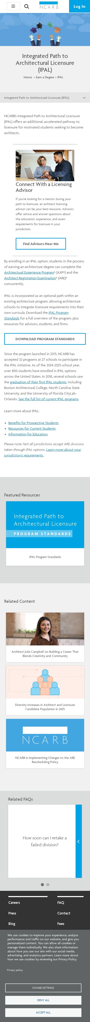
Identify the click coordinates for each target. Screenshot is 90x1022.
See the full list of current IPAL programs (48, 399)
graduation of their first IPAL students (38, 382)
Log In (79, 6)
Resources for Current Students (32, 428)
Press (12, 913)
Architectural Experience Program (29, 272)
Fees (60, 923)
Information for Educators (28, 434)
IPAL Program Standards (45, 557)
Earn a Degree (45, 77)
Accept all (43, 1012)
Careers (14, 902)
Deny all (43, 1000)
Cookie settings (43, 987)
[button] (13, 6)
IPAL (60, 77)
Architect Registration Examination (30, 278)
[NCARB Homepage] (49, 6)
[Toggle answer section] (79, 841)
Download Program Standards (45, 339)
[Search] (26, 6)
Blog (11, 923)
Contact (63, 913)
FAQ (60, 902)
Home (28, 77)
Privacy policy (15, 970)
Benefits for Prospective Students (33, 423)
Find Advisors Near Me (41, 244)
